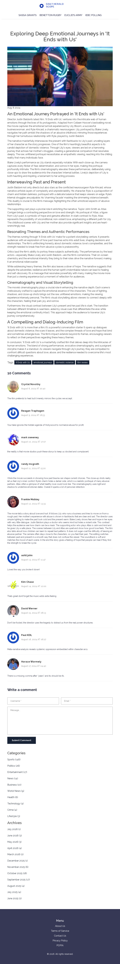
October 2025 (17, 873)
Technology (15, 803)
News (12, 778)
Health (12, 797)
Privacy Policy (60, 940)
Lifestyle (13, 816)
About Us (60, 926)
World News (15, 791)
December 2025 (17, 860)
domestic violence (64, 362)
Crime (12, 809)
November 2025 (17, 867)
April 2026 (14, 848)
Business (14, 784)
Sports (13, 759)
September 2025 (18, 879)
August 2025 (16, 886)
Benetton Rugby (50, 15)
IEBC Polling (93, 15)
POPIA (60, 945)
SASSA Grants (28, 15)
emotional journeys (43, 362)
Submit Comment (21, 740)
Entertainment (17, 772)
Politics (13, 765)
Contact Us (60, 935)
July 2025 (14, 892)
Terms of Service (60, 930)
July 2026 (14, 829)
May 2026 (14, 841)
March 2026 (15, 854)
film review (82, 362)
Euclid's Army (73, 15)
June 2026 (14, 835)
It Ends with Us (23, 362)
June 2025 (14, 898)
